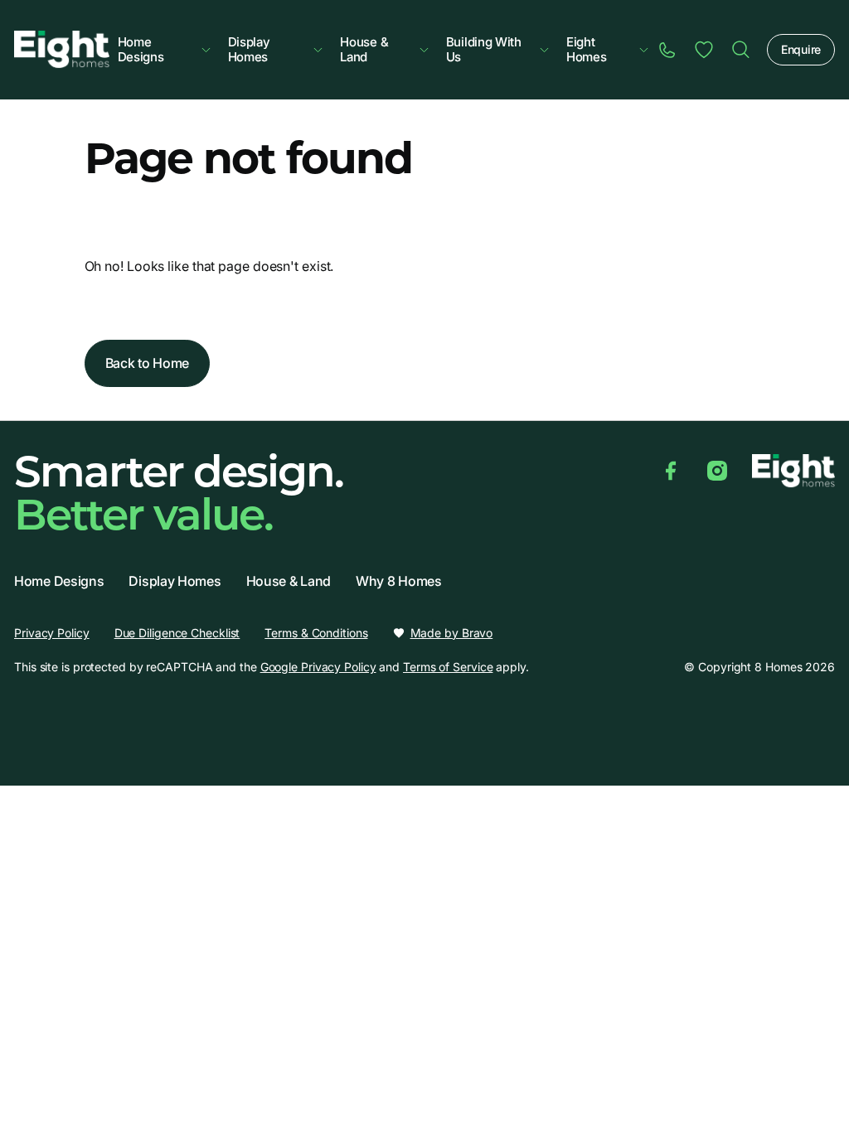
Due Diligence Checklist (177, 633)
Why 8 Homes (399, 581)
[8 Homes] (61, 48)
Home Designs (141, 49)
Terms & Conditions (315, 633)
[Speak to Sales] (667, 50)
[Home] (740, 50)
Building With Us (484, 49)
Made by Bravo (451, 633)
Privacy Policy (52, 633)
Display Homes (249, 49)
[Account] (704, 50)
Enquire (801, 49)
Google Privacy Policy (318, 667)
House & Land (364, 49)
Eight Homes (586, 49)
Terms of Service (447, 667)
